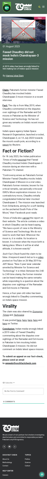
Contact (5, 466)
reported (22, 159)
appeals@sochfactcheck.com (20, 363)
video (40, 257)
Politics (27, 459)
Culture (27, 466)
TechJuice (19, 315)
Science (28, 462)
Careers (5, 475)
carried (25, 218)
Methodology (7, 462)
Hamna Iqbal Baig (15, 75)
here (19, 320)
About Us (6, 459)
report (6, 144)
